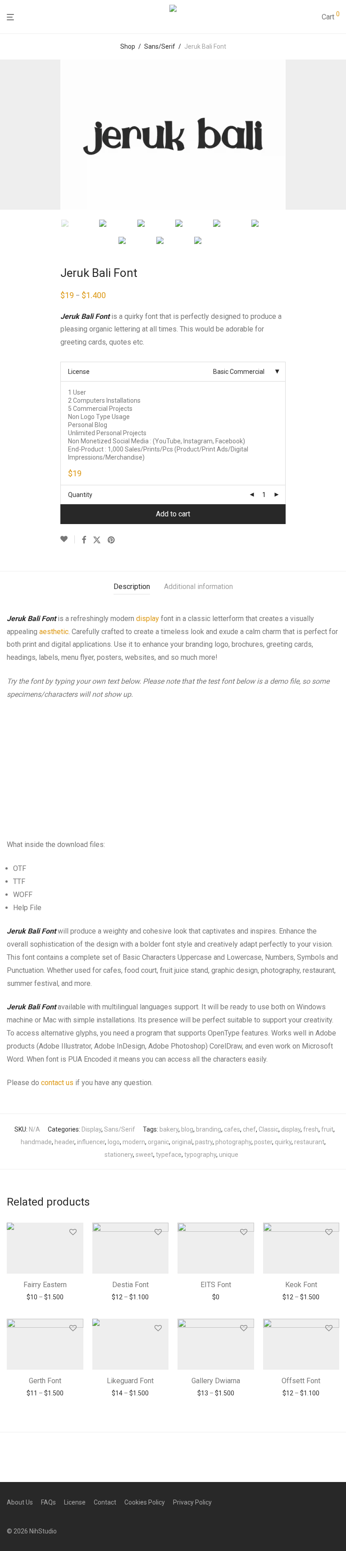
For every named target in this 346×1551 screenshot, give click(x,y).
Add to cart (173, 514)
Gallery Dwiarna (215, 1380)
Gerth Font (45, 1380)
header (64, 1142)
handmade (36, 1142)
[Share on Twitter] (97, 540)
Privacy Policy (192, 1502)
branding (208, 1129)
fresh (311, 1129)
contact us (57, 1082)
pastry (204, 1142)
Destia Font (130, 1284)
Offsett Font (301, 1380)
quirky (283, 1142)
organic (158, 1142)
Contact (105, 1502)
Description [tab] (132, 586)
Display (91, 1129)
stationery (119, 1154)
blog (187, 1129)
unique (228, 1154)
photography (233, 1142)
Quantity (80, 494)
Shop (127, 46)
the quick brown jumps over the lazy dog (154, 740)
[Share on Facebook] (84, 540)
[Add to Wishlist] (67, 539)
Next (337, 135)
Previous (8, 135)
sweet (144, 1154)
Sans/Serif (159, 46)
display (147, 618)
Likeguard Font (130, 1380)
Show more (44, 1297)
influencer (91, 1142)
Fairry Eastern (45, 1284)
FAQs (48, 1502)
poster (263, 1142)
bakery (168, 1129)
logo (114, 1142)
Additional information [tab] (198, 586)
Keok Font (301, 1284)
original (182, 1142)
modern (134, 1142)
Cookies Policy (144, 1502)
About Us (20, 1502)
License (79, 371)
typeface (169, 1154)
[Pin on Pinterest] (112, 540)
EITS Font (215, 1284)
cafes (232, 1129)
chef (249, 1129)
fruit (327, 1129)
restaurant (309, 1142)
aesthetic (53, 631)
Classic (268, 1129)
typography (200, 1154)
